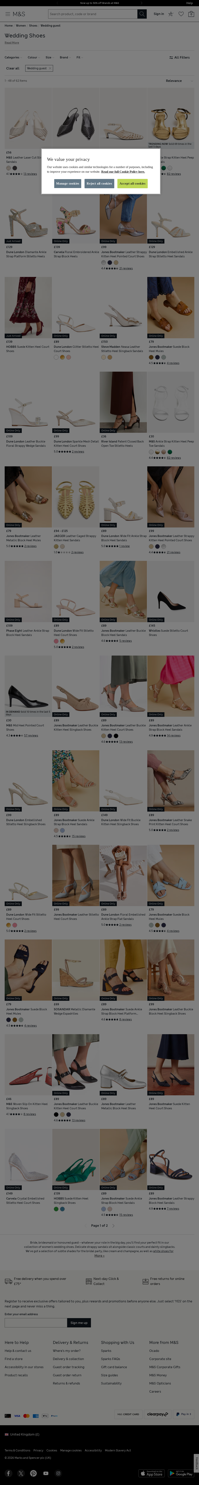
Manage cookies (67, 183)
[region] (101, 171)
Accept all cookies (133, 183)
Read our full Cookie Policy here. (123, 171)
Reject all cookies (99, 183)
